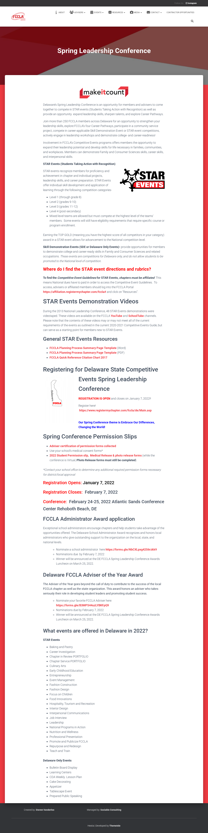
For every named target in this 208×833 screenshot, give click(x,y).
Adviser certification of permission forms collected (83, 446)
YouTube (116, 316)
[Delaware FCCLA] (18, 16)
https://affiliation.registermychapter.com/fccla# (74, 292)
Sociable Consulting (110, 810)
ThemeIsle (114, 825)
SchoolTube (136, 316)
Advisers (79, 12)
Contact (155, 12)
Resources (118, 12)
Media (137, 12)
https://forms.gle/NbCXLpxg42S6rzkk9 (131, 549)
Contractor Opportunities (180, 12)
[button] (84, 12)
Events (98, 12)
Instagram (192, 3)
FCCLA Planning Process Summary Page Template (83, 348)
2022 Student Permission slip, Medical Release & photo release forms (96, 455)
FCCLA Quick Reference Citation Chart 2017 (78, 357)
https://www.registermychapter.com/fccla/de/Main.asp (115, 410)
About (61, 12)
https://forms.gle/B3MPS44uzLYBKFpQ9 (82, 605)
